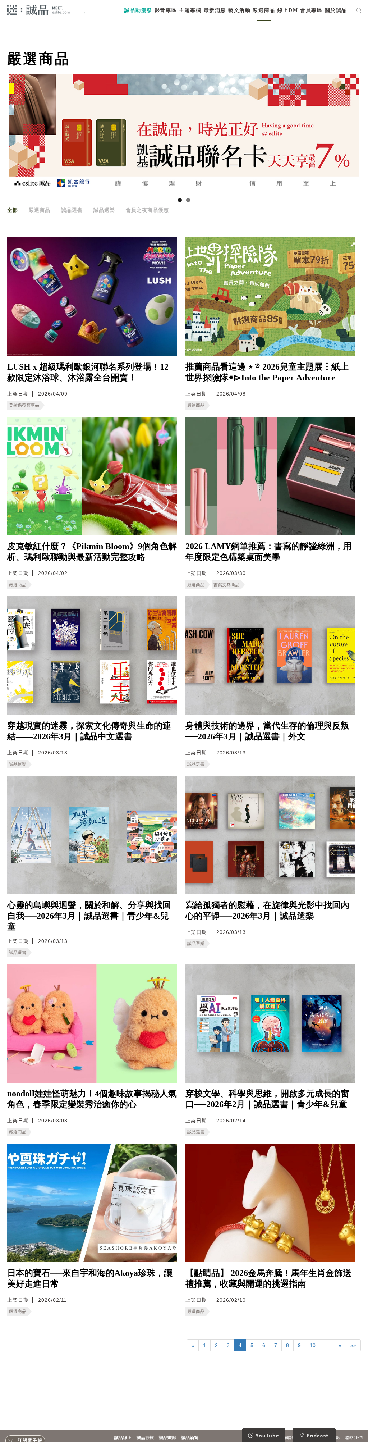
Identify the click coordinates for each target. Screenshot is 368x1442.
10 (313, 1345)
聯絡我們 (354, 1437)
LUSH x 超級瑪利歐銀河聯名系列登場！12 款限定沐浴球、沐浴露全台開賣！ (88, 372)
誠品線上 (123, 1437)
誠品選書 (72, 210)
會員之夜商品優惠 (147, 210)
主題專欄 (190, 10)
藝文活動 (239, 10)
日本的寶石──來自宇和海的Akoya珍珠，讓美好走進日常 (89, 1278)
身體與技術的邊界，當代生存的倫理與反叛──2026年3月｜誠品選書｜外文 (267, 731)
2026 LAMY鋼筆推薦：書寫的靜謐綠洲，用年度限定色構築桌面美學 (268, 552)
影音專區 (166, 10)
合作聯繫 (287, 1437)
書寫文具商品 (226, 584)
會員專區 (311, 10)
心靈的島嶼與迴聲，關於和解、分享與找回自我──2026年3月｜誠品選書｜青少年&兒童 (89, 915)
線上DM (287, 10)
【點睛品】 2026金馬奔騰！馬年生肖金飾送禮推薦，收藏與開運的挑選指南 (268, 1278)
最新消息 (215, 10)
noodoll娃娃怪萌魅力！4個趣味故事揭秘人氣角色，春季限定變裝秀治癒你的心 (92, 1099)
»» (353, 1345)
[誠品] (38, 9)
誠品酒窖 (189, 1437)
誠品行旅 (145, 1437)
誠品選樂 (104, 210)
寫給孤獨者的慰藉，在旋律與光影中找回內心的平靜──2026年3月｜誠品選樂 (267, 910)
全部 (12, 210)
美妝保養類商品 (24, 405)
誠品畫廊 (167, 1437)
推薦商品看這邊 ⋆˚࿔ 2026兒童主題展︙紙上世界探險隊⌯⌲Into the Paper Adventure (267, 372)
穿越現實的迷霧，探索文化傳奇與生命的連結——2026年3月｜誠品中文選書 (89, 731)
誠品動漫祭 (138, 10)
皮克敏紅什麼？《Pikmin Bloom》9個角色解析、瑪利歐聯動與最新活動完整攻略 (92, 552)
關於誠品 (336, 10)
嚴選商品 (264, 10)
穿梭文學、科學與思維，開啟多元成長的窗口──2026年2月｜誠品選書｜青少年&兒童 (267, 1099)
